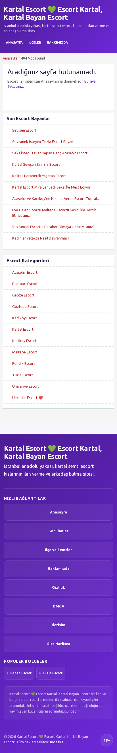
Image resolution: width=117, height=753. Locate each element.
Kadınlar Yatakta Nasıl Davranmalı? (40, 238)
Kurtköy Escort (24, 341)
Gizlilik (58, 587)
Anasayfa (14, 42)
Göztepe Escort (25, 306)
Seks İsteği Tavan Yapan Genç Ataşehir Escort (49, 153)
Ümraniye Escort (25, 386)
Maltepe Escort (24, 352)
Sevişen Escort (24, 130)
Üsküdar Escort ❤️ (27, 398)
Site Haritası (58, 644)
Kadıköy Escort (24, 318)
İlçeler (35, 42)
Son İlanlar (58, 531)
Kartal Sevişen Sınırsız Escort (36, 164)
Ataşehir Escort (24, 272)
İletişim (58, 625)
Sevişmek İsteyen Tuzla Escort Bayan (42, 142)
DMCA (58, 606)
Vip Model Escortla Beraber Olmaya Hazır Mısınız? (53, 227)
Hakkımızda (57, 42)
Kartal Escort (23, 329)
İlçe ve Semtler (58, 550)
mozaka (56, 742)
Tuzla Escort (22, 375)
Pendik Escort (23, 363)
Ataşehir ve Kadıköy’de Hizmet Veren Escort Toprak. (55, 198)
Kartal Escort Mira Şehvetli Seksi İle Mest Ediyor (51, 187)
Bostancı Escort (25, 284)
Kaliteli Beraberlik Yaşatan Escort (39, 176)
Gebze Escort (23, 295)
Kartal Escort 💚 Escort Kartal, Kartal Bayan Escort (52, 13)
